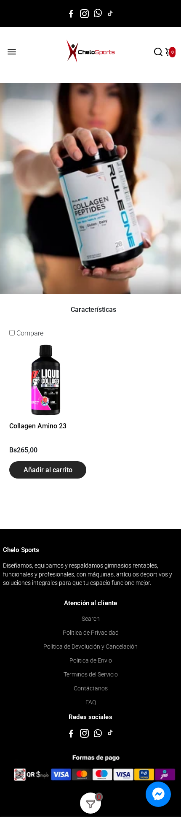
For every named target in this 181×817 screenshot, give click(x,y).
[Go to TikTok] (110, 13)
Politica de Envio (90, 660)
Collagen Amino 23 (38, 426)
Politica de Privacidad (91, 632)
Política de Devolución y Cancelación (90, 646)
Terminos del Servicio (91, 674)
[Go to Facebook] (71, 13)
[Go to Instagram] (84, 13)
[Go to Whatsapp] (98, 13)
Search (91, 618)
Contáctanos (91, 688)
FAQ (90, 702)
